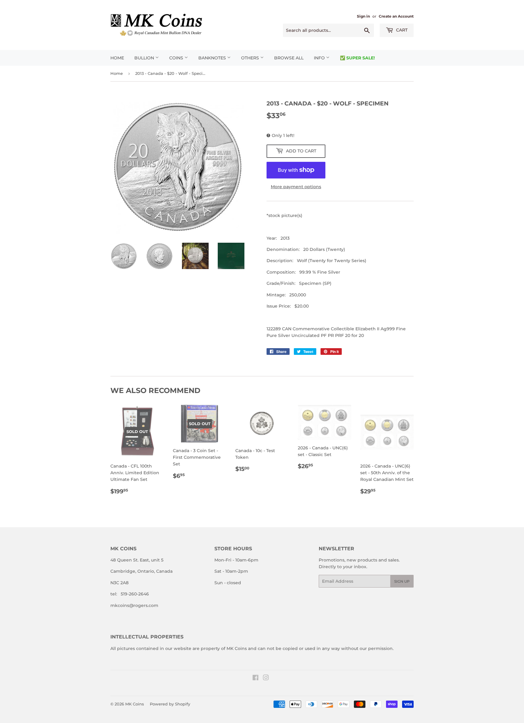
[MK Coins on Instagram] (266, 678)
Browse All (289, 58)
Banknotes (212, 58)
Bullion (144, 58)
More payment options (296, 186)
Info (320, 58)
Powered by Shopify (170, 703)
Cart (401, 30)
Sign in (363, 16)
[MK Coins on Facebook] (255, 678)
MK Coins (134, 703)
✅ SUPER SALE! (357, 58)
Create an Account (396, 16)
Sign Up (402, 581)
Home (117, 58)
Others (250, 58)
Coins (176, 58)
